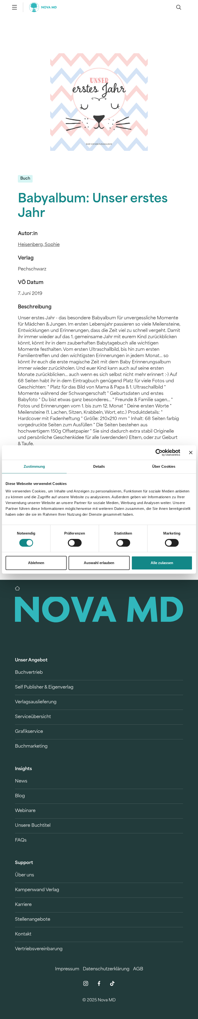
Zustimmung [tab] (34, 466)
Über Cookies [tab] (163, 466)
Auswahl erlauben (99, 563)
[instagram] (86, 983)
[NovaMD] (20, 588)
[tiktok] (112, 983)
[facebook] (99, 983)
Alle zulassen (162, 563)
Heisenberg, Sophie (39, 245)
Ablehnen (36, 563)
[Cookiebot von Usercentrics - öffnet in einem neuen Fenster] (159, 452)
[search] (178, 7)
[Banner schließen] (190, 452)
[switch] (75, 543)
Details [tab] (99, 466)
